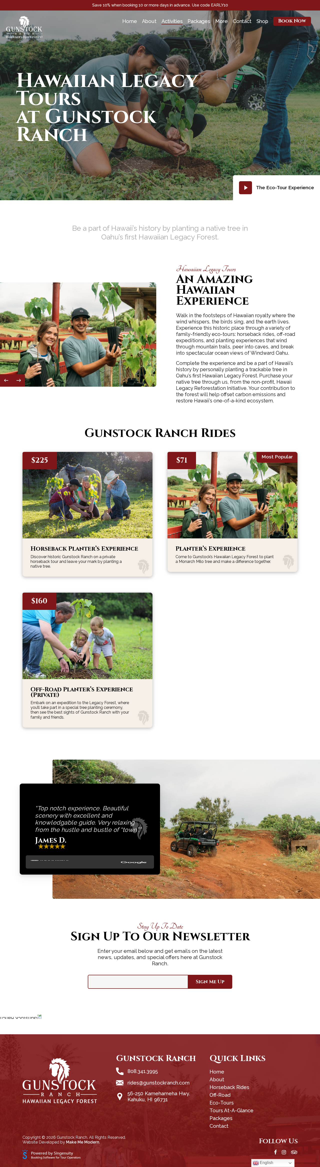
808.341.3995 (143, 1071)
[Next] (18, 380)
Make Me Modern (82, 1142)
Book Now (292, 21)
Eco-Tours (222, 1103)
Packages (199, 21)
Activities (172, 21)
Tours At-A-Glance (232, 1111)
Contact (242, 21)
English (266, 1163)
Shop (262, 21)
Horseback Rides (229, 1087)
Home (129, 21)
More (221, 21)
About (149, 21)
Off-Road (220, 1095)
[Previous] (6, 380)
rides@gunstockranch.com (159, 1083)
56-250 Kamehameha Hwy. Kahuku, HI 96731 (159, 1097)
